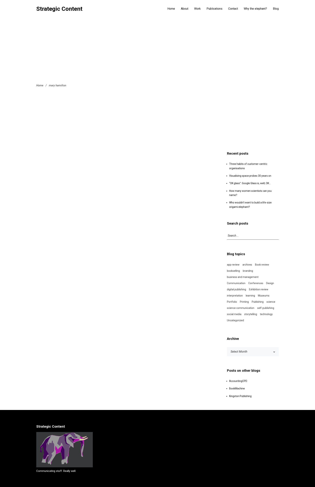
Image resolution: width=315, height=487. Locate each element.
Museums (263, 295)
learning (250, 295)
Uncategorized (235, 320)
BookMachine (237, 388)
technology (266, 314)
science (271, 301)
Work (197, 8)
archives (247, 264)
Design (270, 283)
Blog (276, 8)
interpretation (235, 295)
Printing (244, 301)
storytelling (250, 314)
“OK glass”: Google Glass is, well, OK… (250, 183)
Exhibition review (258, 289)
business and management (242, 277)
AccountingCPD (238, 381)
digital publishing (236, 289)
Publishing (258, 301)
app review (233, 264)
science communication (240, 308)
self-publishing (265, 308)
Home (171, 8)
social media (234, 314)
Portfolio (232, 301)
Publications (214, 8)
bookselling (233, 270)
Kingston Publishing (240, 396)
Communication (236, 283)
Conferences (255, 283)
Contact (233, 8)
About (184, 8)
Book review (262, 264)
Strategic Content (59, 9)
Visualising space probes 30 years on (250, 175)
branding (248, 270)
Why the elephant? (255, 8)
